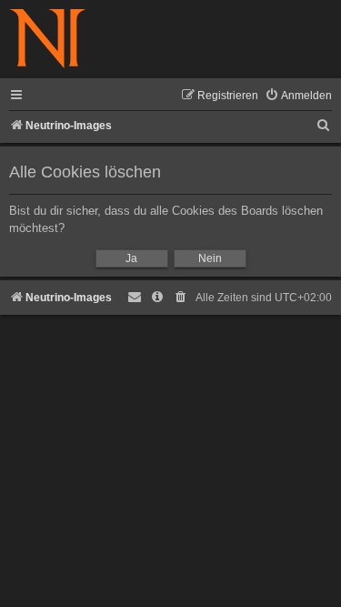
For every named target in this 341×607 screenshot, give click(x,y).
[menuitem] (298, 96)
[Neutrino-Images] (47, 39)
